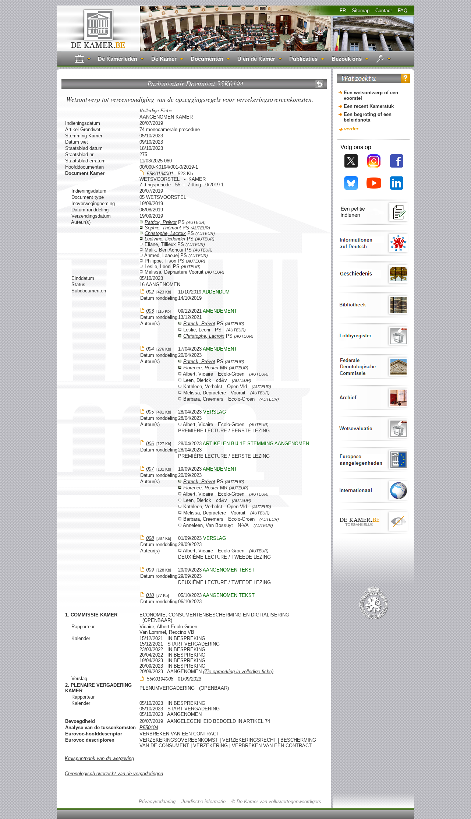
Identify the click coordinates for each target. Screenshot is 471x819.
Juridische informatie (203, 801)
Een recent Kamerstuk (369, 106)
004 (150, 349)
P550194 (148, 727)
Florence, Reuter (201, 367)
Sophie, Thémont (163, 228)
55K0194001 (160, 173)
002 (150, 292)
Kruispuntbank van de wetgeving (99, 758)
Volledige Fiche (155, 110)
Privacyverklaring (157, 801)
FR (343, 10)
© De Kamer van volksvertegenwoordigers (276, 801)
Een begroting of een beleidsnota (368, 117)
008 (150, 538)
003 (150, 311)
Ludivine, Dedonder (165, 239)
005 (150, 412)
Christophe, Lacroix (165, 233)
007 (150, 469)
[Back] (319, 84)
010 (150, 595)
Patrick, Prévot (161, 222)
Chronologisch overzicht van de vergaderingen (114, 773)
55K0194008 (160, 679)
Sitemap (360, 10)
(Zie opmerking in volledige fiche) (238, 671)
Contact (383, 10)
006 (150, 443)
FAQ (402, 10)
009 (150, 570)
